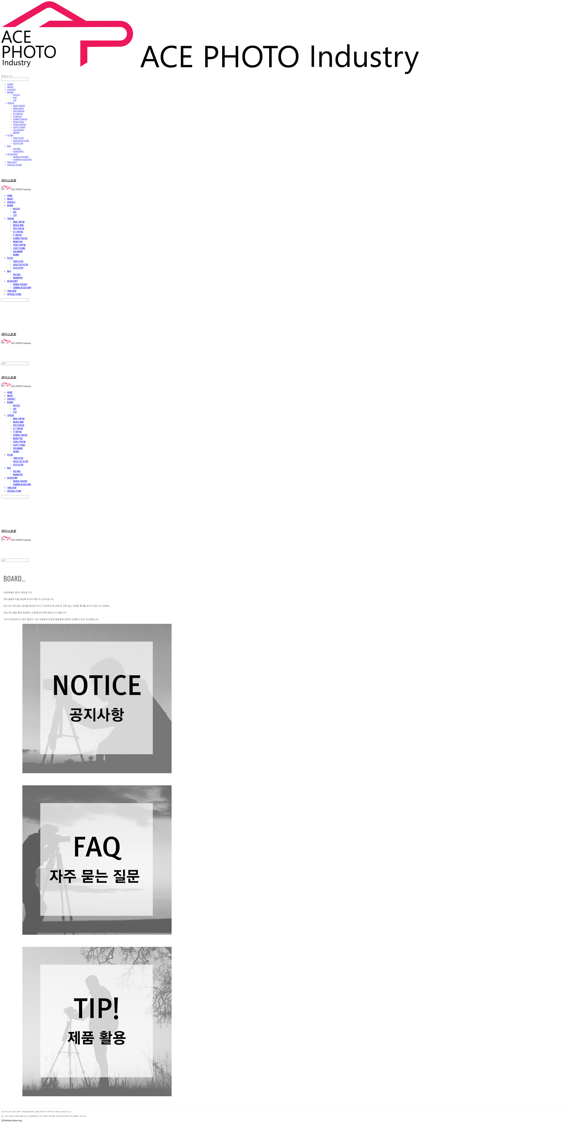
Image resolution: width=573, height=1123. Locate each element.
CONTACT (11, 89)
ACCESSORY (12, 154)
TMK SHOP (12, 162)
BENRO (16, 132)
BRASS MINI (18, 108)
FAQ (15, 97)
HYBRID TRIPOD (20, 119)
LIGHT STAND (19, 127)
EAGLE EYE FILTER (21, 140)
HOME (10, 84)
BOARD (10, 92)
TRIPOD (10, 103)
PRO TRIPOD (18, 111)
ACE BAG (17, 148)
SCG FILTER (18, 143)
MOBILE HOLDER (20, 156)
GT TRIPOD (18, 113)
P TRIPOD (17, 116)
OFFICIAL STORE (14, 164)
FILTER (10, 135)
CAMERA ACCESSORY (22, 159)
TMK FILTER (18, 138)
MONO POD (18, 121)
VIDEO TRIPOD (19, 124)
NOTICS (16, 95)
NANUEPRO (18, 151)
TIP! (14, 100)
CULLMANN (18, 129)
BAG (9, 146)
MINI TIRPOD (19, 105)
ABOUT (10, 86)
